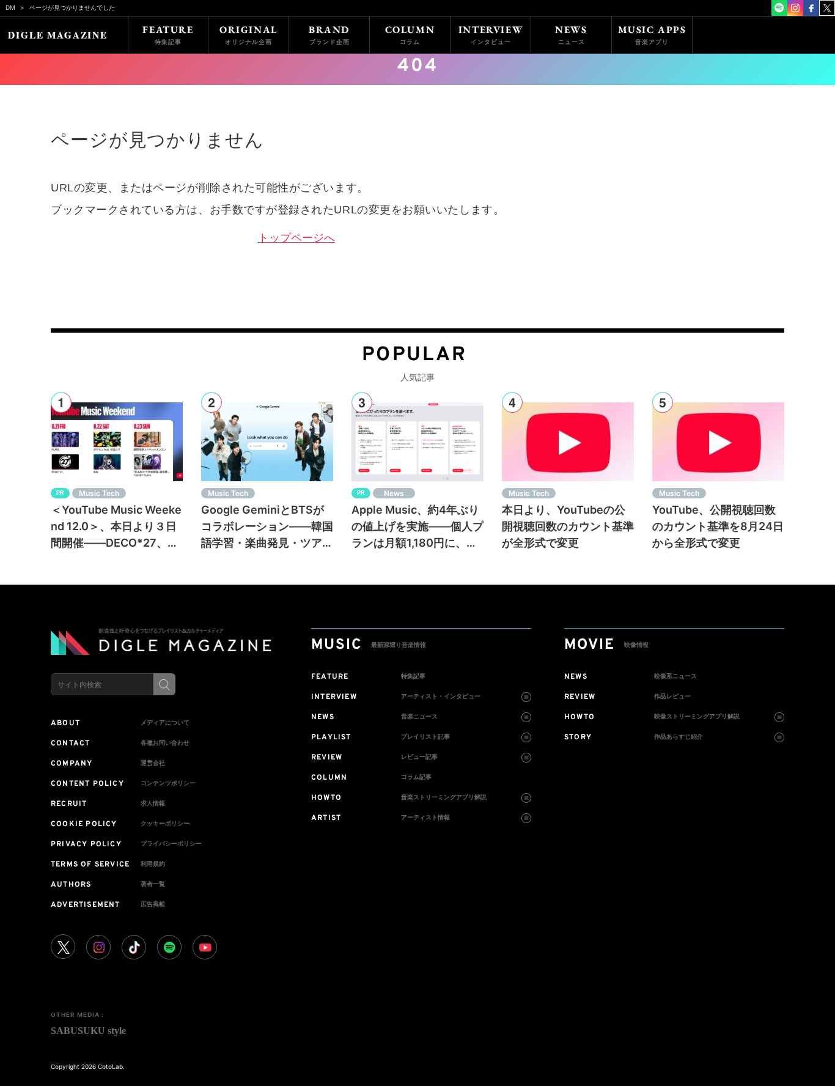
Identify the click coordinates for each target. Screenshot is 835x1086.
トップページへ (296, 238)
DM (10, 7)
